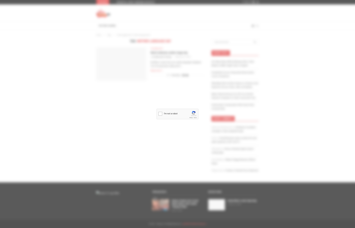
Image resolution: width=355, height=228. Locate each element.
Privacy (191, 117)
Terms (195, 117)
